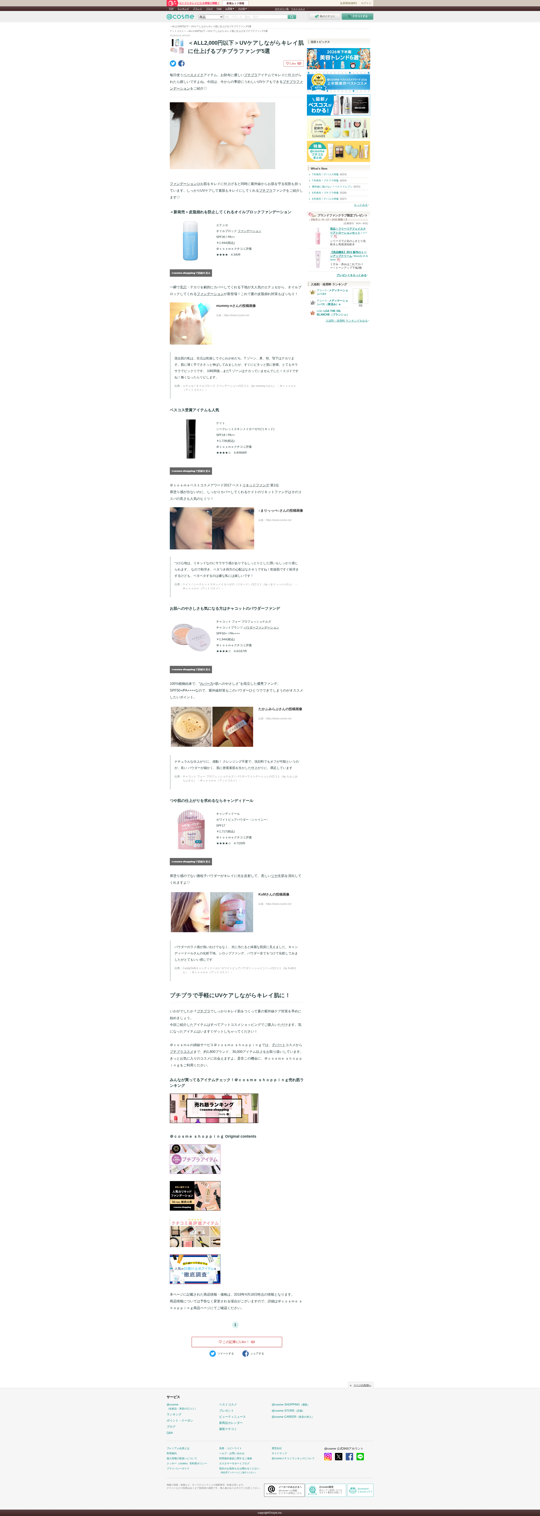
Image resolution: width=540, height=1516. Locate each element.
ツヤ (274, 876)
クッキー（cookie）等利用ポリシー (187, 1463)
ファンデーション (183, 184)
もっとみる (361, 204)
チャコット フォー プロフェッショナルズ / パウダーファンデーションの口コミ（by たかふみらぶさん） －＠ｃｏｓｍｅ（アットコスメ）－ (240, 778)
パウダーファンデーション (261, 627)
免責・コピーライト (230, 1448)
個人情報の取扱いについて (182, 1458)
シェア (257, 1353)
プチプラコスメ (181, 1051)
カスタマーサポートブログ (234, 1463)
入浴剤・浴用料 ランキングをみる (347, 320)
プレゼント (226, 1410)
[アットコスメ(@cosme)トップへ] (180, 17)
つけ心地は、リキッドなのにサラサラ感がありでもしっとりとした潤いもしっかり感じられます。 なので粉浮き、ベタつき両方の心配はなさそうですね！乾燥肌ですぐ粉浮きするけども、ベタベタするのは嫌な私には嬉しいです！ (236, 569)
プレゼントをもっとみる (351, 275)
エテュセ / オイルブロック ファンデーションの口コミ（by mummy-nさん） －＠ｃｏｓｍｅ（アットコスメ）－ (239, 388)
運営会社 (277, 1448)
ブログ (209, 8)
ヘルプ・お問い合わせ (231, 1453)
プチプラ (251, 75)
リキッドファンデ (255, 485)
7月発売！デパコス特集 (325, 174)
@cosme (182, 1406)
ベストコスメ (298, 9)
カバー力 (206, 683)
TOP (171, 8)
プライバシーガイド (178, 1468)
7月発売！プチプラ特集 (325, 180)
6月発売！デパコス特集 (325, 198)
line (360, 1456)
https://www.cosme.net (236, 315)
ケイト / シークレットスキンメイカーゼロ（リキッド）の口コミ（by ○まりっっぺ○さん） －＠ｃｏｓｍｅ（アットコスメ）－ (240, 586)
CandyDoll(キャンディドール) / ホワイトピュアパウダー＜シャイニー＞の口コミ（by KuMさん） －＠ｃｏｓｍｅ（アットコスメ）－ (240, 970)
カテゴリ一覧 (282, 9)
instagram (328, 1456)
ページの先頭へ (362, 1385)
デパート (278, 1045)
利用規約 (172, 1453)
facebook (349, 1456)
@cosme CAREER (293, 1416)
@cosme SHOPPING (291, 1404)
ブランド (197, 8)
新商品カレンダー (231, 1422)
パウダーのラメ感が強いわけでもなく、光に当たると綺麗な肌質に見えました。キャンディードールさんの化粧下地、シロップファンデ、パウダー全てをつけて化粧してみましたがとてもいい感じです (236, 953)
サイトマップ (279, 1453)
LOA (319, 311)
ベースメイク (193, 75)
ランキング (183, 8)
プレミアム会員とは (178, 1448)
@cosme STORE (288, 1410)
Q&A (219, 8)
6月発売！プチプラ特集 (325, 192)
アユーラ (322, 290)
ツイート (225, 1353)
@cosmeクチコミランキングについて (293, 1458)
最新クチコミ (228, 1429)
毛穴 (183, 287)
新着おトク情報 (235, 3)
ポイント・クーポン (180, 1420)
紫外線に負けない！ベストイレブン (332, 186)
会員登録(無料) (348, 3)
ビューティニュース (232, 1416)
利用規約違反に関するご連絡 (235, 1458)
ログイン (366, 3)
